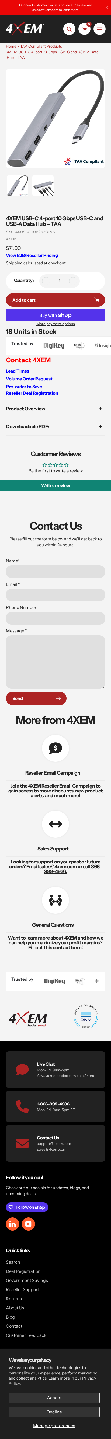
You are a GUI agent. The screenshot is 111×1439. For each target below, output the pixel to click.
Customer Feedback (26, 1335)
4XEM (11, 238)
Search (13, 1262)
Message (16, 630)
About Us (15, 1307)
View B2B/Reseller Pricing (32, 255)
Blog (10, 1317)
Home (11, 46)
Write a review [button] (55, 485)
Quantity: (24, 280)
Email (13, 584)
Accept (54, 1397)
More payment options (55, 323)
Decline (54, 1412)
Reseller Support (22, 1289)
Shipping (14, 262)
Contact (14, 1326)
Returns (14, 1298)
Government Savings (27, 1280)
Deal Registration (23, 1271)
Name (13, 560)
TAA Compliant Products (41, 46)
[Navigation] (99, 29)
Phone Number (21, 607)
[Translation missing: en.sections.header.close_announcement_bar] (107, 7)
